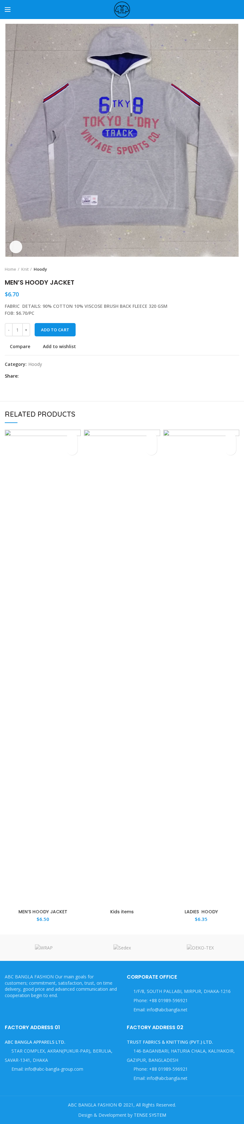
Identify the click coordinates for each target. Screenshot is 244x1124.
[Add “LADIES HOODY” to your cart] (230, 449)
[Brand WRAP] (44, 948)
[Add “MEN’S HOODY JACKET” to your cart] (72, 449)
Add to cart (55, 330)
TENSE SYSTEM (150, 1115)
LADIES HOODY (201, 912)
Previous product (223, 269)
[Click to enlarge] (16, 247)
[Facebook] (25, 376)
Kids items (122, 912)
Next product (236, 269)
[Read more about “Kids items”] (151, 449)
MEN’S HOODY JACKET (42, 912)
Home (10, 269)
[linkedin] (47, 376)
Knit (25, 269)
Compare (20, 346)
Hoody (40, 269)
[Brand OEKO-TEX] (200, 948)
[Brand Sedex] (122, 948)
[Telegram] (54, 376)
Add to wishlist (59, 346)
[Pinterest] (40, 376)
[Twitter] (32, 376)
